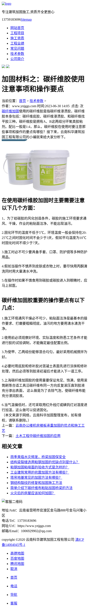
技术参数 (17, 54)
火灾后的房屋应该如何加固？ (32, 493)
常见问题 (17, 48)
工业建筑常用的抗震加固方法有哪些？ (39, 472)
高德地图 (17, 553)
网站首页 (17, 28)
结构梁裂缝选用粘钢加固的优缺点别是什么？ (44, 462)
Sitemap (26, 19)
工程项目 (17, 33)
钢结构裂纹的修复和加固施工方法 (36, 483)
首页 (22, 101)
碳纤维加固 (10, 111)
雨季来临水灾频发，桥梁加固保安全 (38, 457)
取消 (13, 569)
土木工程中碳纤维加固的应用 (38, 436)
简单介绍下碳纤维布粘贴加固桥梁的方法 (41, 488)
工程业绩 (17, 43)
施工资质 (17, 38)
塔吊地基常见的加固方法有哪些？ (36, 477)
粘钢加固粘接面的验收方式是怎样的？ (39, 467)
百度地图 (17, 558)
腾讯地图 (17, 564)
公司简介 (17, 59)
